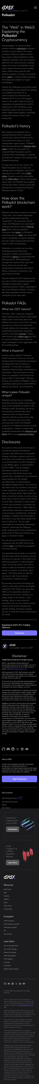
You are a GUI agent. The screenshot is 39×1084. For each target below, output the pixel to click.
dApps (15, 256)
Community (7, 965)
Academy (6, 896)
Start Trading (6, 807)
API (5, 930)
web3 (9, 77)
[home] (8, 7)
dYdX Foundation (9, 921)
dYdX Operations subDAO (11, 924)
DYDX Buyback (8, 959)
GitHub (4, 804)
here (11, 546)
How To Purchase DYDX (11, 945)
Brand (5, 902)
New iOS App (8, 934)
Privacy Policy (8, 909)
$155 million (13, 179)
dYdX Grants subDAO (10, 927)
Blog (5, 892)
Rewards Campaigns (10, 952)
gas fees (22, 333)
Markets (6, 899)
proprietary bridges (26, 434)
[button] (35, 7)
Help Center (7, 889)
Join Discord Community (10, 801)
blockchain (21, 48)
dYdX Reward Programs (9, 798)
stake (20, 235)
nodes (17, 232)
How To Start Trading (10, 949)
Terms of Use (8, 906)
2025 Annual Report (10, 955)
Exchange (7, 962)
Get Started (19, 633)
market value (23, 336)
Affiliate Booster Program (11, 969)
